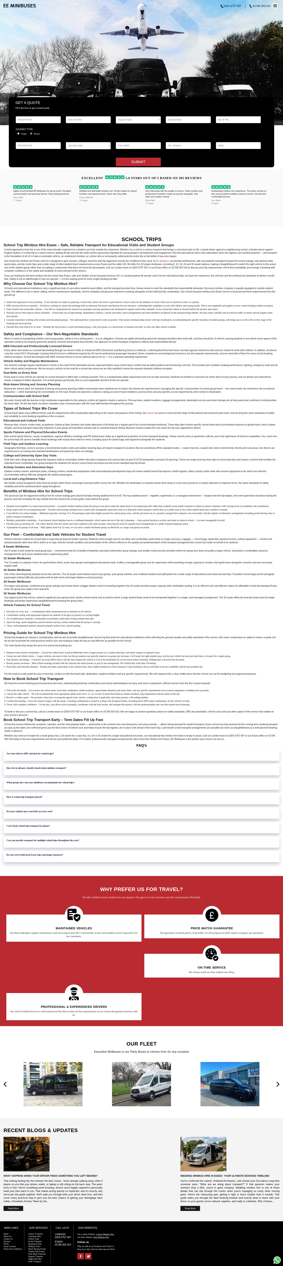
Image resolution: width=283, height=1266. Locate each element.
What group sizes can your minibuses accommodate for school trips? (40, 782)
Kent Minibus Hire (101, 1237)
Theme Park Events (36, 1251)
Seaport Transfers (35, 1256)
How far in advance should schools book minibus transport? (36, 767)
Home (6, 1233)
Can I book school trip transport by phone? (28, 825)
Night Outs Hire (35, 1259)
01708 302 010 (261, 6)
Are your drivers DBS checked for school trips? (30, 753)
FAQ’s (6, 1244)
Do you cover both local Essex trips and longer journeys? (34, 854)
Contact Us (8, 1239)
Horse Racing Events (37, 1249)
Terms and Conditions (13, 1249)
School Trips (33, 1239)
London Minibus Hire (105, 1234)
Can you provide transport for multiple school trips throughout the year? (42, 840)
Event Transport (35, 1241)
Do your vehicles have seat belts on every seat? (29, 811)
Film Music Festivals (37, 1254)
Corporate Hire (34, 1236)
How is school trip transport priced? (24, 796)
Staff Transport (34, 1261)
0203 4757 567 (232, 6)
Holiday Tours (34, 1246)
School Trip (152, 412)
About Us (7, 1236)
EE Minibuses (162, 260)
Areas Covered (10, 1246)
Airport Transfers (35, 1233)
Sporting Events (35, 1244)
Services (7, 1241)
